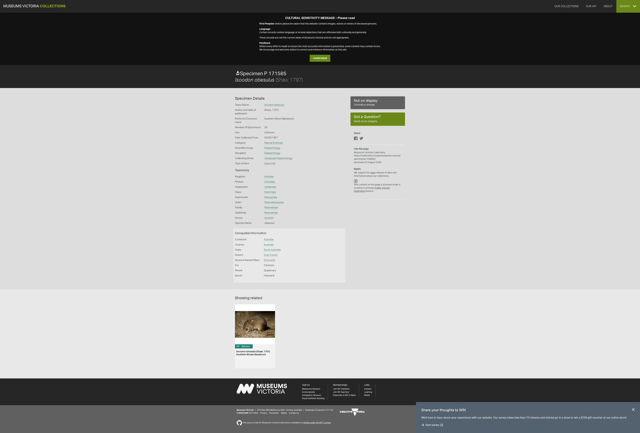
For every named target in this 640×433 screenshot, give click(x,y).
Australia (269, 239)
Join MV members (341, 389)
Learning (368, 392)
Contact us (294, 413)
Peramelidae (271, 207)
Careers (367, 389)
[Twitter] (361, 139)
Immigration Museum (311, 395)
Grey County (271, 255)
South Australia (272, 250)
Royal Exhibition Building (313, 398)
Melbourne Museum (311, 389)
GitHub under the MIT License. (317, 423)
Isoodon (269, 218)
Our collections (566, 6)
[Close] (633, 410)
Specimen (270, 163)
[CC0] (356, 181)
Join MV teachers (341, 392)
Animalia (269, 176)
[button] (628, 6)
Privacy (263, 413)
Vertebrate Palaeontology (278, 158)
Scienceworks (308, 392)
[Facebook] (356, 139)
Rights (284, 413)
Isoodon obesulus (274, 105)
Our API (591, 6)
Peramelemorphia (274, 202)
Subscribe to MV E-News (344, 395)
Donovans (269, 260)
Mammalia (270, 192)
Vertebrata (270, 187)
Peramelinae (271, 213)
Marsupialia (270, 197)
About (608, 6)
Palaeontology (272, 148)
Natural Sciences (273, 143)
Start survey (432, 425)
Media (367, 395)
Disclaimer (274, 413)
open (373, 173)
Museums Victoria (34, 6)
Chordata (269, 182)
